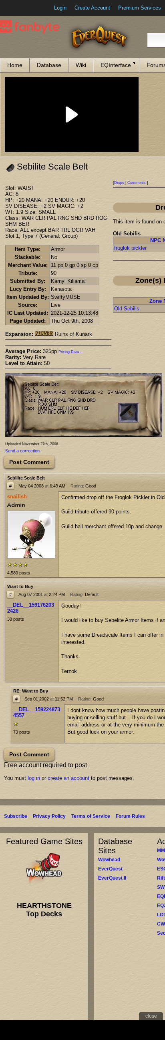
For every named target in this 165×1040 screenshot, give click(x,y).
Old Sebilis (126, 309)
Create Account (92, 8)
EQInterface (116, 65)
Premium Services (139, 8)
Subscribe (15, 816)
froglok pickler (130, 248)
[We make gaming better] (25, 8)
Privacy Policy (49, 816)
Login (60, 8)
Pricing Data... (70, 352)
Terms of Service (90, 816)
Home (14, 65)
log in (34, 778)
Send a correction (22, 450)
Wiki (81, 65)
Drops (119, 183)
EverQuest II (112, 878)
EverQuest (110, 869)
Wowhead (109, 859)
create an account (68, 778)
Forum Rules (130, 816)
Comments (136, 183)
